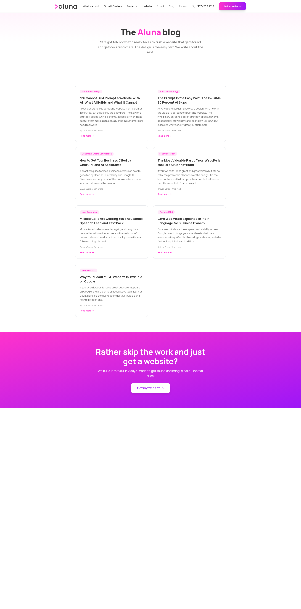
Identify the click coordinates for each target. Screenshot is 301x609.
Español (183, 6)
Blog (171, 6)
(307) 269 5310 (205, 6)
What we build (91, 6)
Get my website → (150, 388)
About (160, 6)
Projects (132, 6)
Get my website (232, 6)
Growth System (113, 6)
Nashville (147, 6)
